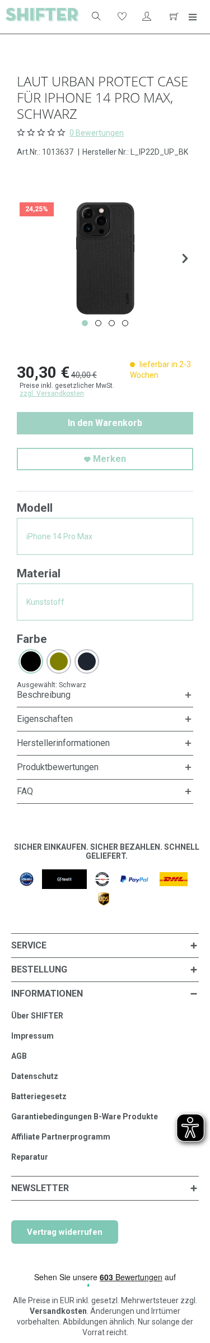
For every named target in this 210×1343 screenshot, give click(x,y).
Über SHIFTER (37, 1015)
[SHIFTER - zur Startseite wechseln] (42, 17)
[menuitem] (91, 17)
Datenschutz (34, 1076)
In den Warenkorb (105, 423)
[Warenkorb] (172, 17)
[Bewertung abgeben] (42, 132)
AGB (19, 1056)
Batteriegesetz (39, 1096)
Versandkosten (58, 1311)
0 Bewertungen (96, 132)
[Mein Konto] (147, 17)
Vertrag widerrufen (64, 1232)
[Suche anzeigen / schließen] (95, 17)
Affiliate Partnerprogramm (60, 1136)
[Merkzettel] (121, 17)
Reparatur (29, 1156)
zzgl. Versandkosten (52, 393)
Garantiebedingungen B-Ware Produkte (84, 1116)
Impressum (32, 1035)
